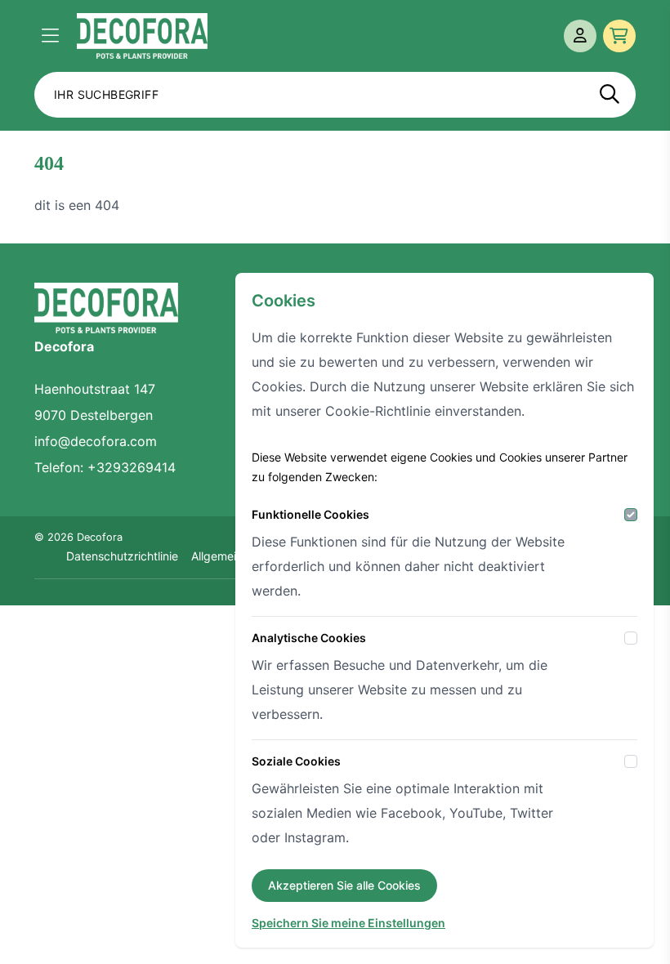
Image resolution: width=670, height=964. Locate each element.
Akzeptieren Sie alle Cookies (344, 885)
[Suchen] (609, 95)
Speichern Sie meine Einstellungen (348, 923)
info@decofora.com (95, 441)
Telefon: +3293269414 (105, 467)
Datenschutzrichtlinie (122, 556)
